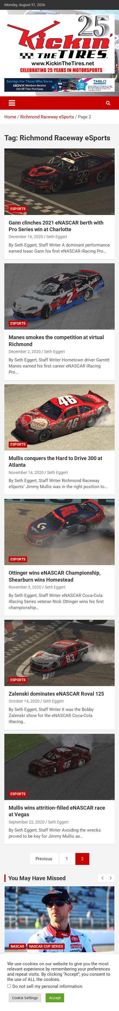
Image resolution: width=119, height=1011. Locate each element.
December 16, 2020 (26, 236)
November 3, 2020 (25, 587)
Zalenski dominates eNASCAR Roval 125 (56, 694)
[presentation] (102, 878)
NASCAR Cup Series (46, 946)
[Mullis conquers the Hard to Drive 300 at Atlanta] (59, 417)
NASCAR (17, 946)
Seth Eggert (57, 236)
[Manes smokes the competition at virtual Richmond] (59, 296)
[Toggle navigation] (11, 103)
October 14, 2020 (24, 701)
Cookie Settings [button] (25, 998)
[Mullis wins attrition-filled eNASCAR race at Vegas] (59, 767)
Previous (44, 858)
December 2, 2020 (25, 351)
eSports (17, 209)
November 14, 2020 (26, 472)
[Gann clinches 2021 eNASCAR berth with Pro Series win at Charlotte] (59, 181)
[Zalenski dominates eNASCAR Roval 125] (59, 653)
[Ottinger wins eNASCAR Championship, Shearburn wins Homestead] (59, 532)
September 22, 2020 (26, 822)
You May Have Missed (37, 878)
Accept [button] (55, 998)
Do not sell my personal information (47, 986)
